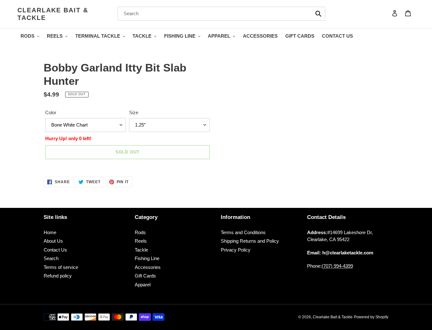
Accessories (148, 267)
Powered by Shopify (371, 317)
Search (51, 258)
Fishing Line (147, 258)
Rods (140, 232)
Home (50, 232)
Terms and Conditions (243, 232)
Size (133, 112)
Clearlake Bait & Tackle (52, 14)
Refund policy (58, 275)
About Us (53, 241)
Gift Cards (145, 275)
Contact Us (55, 249)
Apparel (143, 284)
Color (50, 112)
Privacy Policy (235, 249)
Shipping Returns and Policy (250, 241)
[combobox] (221, 14)
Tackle (141, 249)
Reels (141, 241)
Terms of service (61, 267)
